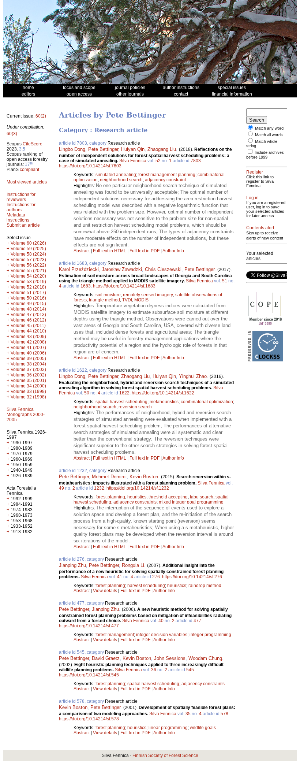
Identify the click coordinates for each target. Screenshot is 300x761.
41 (119, 576)
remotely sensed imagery (148, 294)
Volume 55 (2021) (28, 270)
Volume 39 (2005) (28, 358)
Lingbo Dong (72, 149)
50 (86, 393)
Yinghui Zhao (193, 376)
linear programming (168, 727)
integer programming (210, 634)
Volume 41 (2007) (28, 347)
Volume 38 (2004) (28, 364)
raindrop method (204, 585)
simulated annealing (115, 174)
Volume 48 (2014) (28, 309)
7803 (196, 160)
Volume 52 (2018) (28, 287)
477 (197, 620)
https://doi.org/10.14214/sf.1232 (137, 488)
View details (105, 590)
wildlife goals (203, 727)
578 (224, 713)
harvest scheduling (146, 585)
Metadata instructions (18, 217)
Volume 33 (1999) (28, 391)
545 (190, 669)
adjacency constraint (165, 179)
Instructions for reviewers (21, 197)
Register (254, 172)
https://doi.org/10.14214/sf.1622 (163, 393)
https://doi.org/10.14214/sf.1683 (124, 286)
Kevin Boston (144, 476)
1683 (85, 286)
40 (161, 620)
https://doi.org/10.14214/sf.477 (89, 625)
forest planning (110, 497)
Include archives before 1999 (265, 154)
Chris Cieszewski (163, 269)
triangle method (104, 299)
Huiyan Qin (133, 149)
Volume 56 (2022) (28, 265)
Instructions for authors (21, 207)
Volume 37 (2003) (28, 369)
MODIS (141, 299)
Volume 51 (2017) (28, 292)
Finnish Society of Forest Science (165, 755)
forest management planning (166, 174)
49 (61, 488)
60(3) (12, 133)
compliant (29, 169)
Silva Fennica (132, 160)
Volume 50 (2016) (28, 298)
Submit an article (23, 225)
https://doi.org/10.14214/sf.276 (192, 576)
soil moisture (108, 294)
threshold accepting (168, 497)
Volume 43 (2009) (28, 336)
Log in (252, 197)
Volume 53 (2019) (28, 281)
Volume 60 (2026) (28, 243)
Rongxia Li (133, 565)
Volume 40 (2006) (28, 353)
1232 (99, 488)
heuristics (136, 497)
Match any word (269, 128)
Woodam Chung (205, 658)
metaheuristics (164, 401)
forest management (114, 634)
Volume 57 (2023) (28, 259)
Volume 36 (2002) (28, 375)
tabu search (201, 497)
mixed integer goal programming (191, 502)
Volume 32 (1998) (28, 397)
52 (158, 160)
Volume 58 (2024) (28, 254)
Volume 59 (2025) (28, 248)
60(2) (40, 116)
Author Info (173, 250)
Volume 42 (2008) (28, 342)
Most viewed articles (27, 182)
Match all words (269, 135)
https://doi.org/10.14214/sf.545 (89, 675)
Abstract (82, 250)
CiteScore (32, 143)
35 (188, 713)
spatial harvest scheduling (121, 401)
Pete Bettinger (103, 149)
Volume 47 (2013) (28, 314)
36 (153, 669)
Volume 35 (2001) (28, 380)
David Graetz (106, 658)
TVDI (127, 299)
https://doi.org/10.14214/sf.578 (89, 718)
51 (224, 280)
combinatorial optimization (207, 401)
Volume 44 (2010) (28, 331)
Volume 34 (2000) (28, 386)
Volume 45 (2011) (28, 325)
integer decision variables (161, 634)
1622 (124, 393)
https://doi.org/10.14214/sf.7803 (90, 165)
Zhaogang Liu (161, 149)
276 (156, 576)
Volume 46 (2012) (28, 320)
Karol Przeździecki (79, 269)
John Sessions (169, 658)
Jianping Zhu (72, 565)
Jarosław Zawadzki (122, 269)
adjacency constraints (135, 502)
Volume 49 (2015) (28, 303)
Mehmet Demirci (109, 476)
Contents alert (260, 227)
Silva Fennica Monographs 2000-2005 (26, 414)
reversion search (135, 406)
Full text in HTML (110, 250)
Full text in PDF (145, 250)
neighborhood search (121, 179)
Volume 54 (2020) (28, 276)
